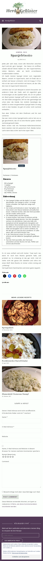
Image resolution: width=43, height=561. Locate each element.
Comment (5, 461)
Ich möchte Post (12, 540)
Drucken (21, 166)
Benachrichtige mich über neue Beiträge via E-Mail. (22, 492)
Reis (25, 52)
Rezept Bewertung (8, 454)
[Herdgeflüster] (21, 9)
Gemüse (19, 52)
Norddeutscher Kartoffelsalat (15, 361)
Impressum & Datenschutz (19, 553)
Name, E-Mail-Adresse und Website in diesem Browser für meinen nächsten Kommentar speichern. (21, 450)
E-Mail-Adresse (8, 427)
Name (5, 417)
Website (5, 436)
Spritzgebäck (7, 328)
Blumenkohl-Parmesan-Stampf (15, 394)
